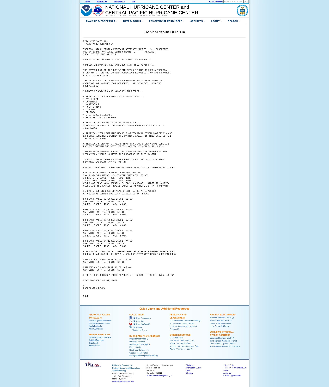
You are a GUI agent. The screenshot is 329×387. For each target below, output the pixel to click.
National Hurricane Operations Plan (184, 346)
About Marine (94, 345)
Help (188, 370)
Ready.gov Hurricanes (138, 350)
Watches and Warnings (138, 344)
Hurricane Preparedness (144, 335)
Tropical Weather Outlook (99, 323)
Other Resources (180, 334)
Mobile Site (102, 2)
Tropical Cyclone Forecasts (99, 316)
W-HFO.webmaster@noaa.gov (159, 375)
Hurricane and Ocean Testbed (182, 323)
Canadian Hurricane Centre (221, 338)
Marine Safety (135, 347)
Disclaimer (190, 365)
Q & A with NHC (176, 337)
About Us (227, 373)
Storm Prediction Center (220, 320)
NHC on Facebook (140, 318)
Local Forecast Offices (219, 326)
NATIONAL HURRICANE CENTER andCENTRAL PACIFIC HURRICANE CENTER (151, 9)
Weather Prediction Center (221, 317)
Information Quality (193, 367)
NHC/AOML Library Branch (181, 340)
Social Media (136, 314)
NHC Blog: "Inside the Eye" (137, 328)
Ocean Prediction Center (220, 323)
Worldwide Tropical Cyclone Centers (222, 333)
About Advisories (96, 328)
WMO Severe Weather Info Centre (224, 346)
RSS (133, 2)
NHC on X (137, 321)
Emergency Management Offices (142, 355)
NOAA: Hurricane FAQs (179, 343)
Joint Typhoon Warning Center (222, 340)
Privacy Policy (228, 365)
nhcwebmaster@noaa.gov (123, 381)
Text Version (119, 2)
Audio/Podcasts (95, 326)
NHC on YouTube (140, 324)
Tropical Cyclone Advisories (100, 320)
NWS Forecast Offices (223, 314)
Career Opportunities (232, 375)
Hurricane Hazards (137, 341)
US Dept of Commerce (121, 365)
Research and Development (178, 316)
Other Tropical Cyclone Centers (222, 343)
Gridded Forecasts (96, 340)
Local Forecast (216, 2)
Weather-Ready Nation (138, 352)
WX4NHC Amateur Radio (180, 349)
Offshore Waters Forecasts (100, 337)
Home (87, 2)
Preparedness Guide (137, 338)
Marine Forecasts (100, 334)
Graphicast (93, 343)
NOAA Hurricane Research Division (184, 320)
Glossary (189, 373)
